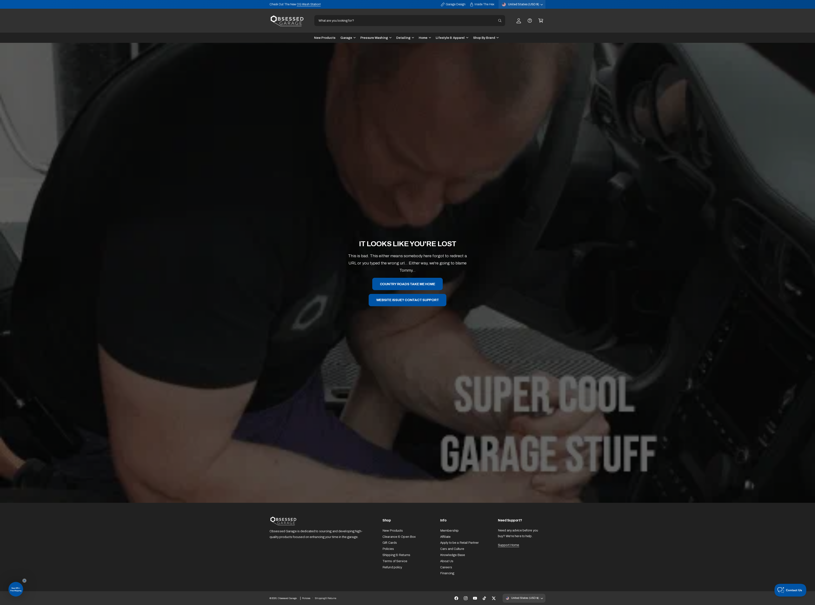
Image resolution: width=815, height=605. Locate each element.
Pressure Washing (374, 37)
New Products (392, 530)
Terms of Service (394, 561)
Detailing (403, 37)
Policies (388, 549)
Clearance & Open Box (399, 536)
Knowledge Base (452, 555)
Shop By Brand (484, 37)
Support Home (508, 545)
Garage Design (455, 4)
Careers (446, 567)
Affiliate (445, 536)
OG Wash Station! (309, 4)
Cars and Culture (452, 549)
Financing (447, 573)
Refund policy (392, 567)
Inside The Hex (484, 4)
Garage (346, 37)
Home (423, 37)
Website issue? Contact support (407, 300)
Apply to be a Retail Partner (459, 542)
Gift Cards (389, 542)
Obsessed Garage (287, 598)
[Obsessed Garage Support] (529, 20)
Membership (449, 530)
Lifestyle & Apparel (450, 37)
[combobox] (409, 20)
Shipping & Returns (396, 555)
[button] (540, 20)
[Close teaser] (24, 580)
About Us (446, 561)
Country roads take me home (407, 284)
